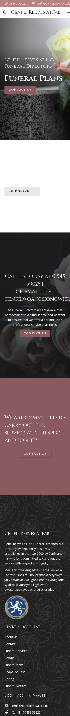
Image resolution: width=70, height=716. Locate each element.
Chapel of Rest (14, 672)
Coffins (9, 658)
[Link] (16, 607)
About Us (11, 637)
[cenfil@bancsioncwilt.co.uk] (8, 705)
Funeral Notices (15, 686)
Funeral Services (15, 651)
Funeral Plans (14, 665)
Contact (9, 644)
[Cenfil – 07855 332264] (8, 712)
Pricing (9, 679)
